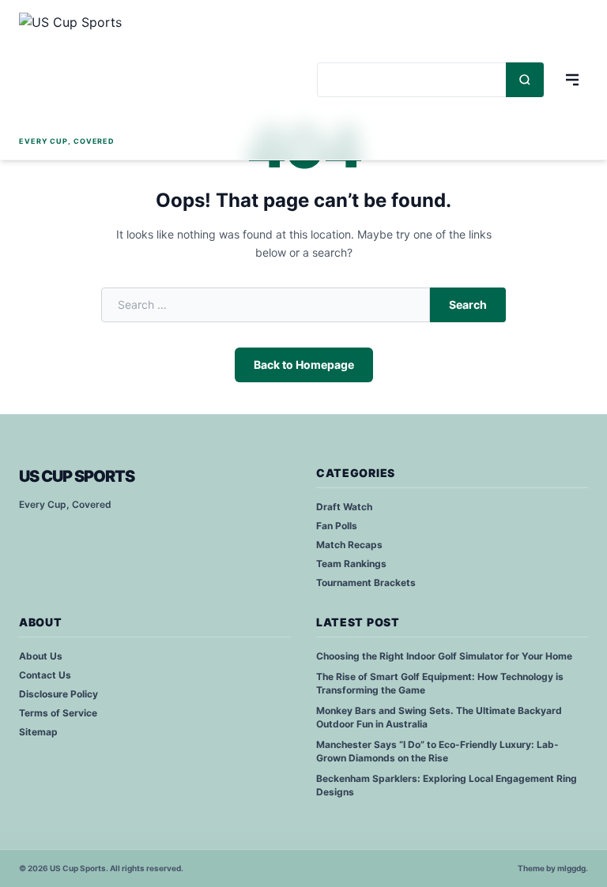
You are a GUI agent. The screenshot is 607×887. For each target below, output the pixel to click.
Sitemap (38, 732)
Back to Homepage (304, 364)
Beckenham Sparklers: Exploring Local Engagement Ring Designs (446, 785)
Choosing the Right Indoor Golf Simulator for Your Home (444, 656)
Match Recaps (349, 545)
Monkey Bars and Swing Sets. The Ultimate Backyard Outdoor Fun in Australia (439, 717)
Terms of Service (58, 713)
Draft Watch (344, 507)
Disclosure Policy (58, 694)
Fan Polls (336, 526)
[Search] (525, 79)
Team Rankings (351, 563)
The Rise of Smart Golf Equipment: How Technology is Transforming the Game (440, 683)
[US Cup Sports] (79, 73)
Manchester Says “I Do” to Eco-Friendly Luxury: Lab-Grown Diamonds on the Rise (437, 751)
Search (468, 304)
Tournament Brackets (366, 582)
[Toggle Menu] (572, 80)
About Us (40, 656)
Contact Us (45, 675)
